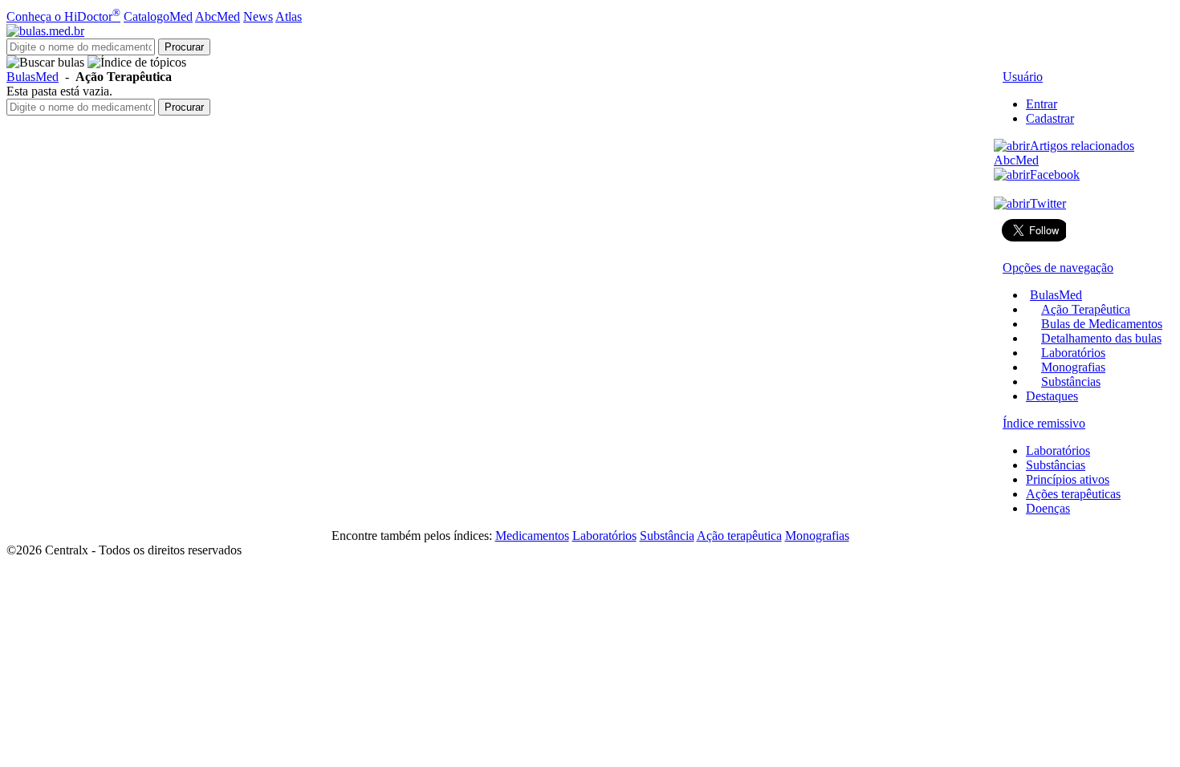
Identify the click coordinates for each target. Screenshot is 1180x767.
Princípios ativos (1067, 479)
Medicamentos (532, 535)
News (258, 16)
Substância (667, 535)
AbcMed (217, 16)
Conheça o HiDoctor (63, 16)
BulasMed (32, 76)
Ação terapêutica (739, 535)
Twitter (1048, 203)
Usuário (1023, 76)
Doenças (1048, 508)
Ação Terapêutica (1085, 309)
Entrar (1041, 104)
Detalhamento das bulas (1101, 338)
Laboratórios (1073, 352)
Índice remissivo (1044, 423)
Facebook (1055, 174)
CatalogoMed (158, 16)
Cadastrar (1050, 118)
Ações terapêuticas (1073, 494)
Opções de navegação (1058, 267)
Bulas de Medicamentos (1101, 324)
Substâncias (1071, 381)
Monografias (1073, 367)
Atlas (288, 16)
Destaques (1052, 396)
